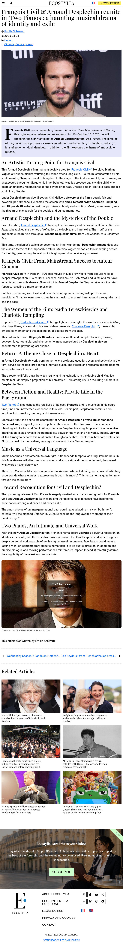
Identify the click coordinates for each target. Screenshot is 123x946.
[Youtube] (96, 894)
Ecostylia (20, 913)
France (19, 44)
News (29, 44)
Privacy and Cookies (58, 917)
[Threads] (96, 901)
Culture (8, 40)
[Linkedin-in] (84, 901)
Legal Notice (52, 910)
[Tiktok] (90, 894)
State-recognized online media (61, 940)
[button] (3, 3)
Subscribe (61, 872)
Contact (49, 924)
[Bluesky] (90, 901)
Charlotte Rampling (84, 326)
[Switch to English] (91, 910)
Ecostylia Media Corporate (55, 902)
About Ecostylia (55, 894)
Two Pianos (9, 404)
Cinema (9, 44)
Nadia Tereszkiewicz (33, 322)
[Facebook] (102, 901)
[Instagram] (84, 894)
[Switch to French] (93, 3)
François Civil (80, 169)
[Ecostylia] (20, 900)
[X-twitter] (102, 894)
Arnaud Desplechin (33, 225)
